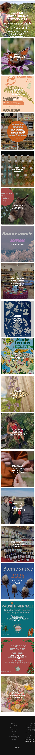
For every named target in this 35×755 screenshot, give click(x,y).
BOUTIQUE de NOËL (17, 656)
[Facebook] (16, 748)
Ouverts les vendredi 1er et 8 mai (17, 131)
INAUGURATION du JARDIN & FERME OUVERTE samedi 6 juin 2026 (17, 94)
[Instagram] (19, 748)
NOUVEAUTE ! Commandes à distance (17, 544)
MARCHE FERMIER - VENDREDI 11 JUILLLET (17, 356)
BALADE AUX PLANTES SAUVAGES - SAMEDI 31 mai (18, 469)
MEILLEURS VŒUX (17, 581)
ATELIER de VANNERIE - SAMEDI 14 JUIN (17, 431)
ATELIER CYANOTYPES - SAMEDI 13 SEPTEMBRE (17, 319)
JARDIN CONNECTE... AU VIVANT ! (17, 56)
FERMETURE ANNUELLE (17, 206)
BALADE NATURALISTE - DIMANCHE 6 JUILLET (17, 394)
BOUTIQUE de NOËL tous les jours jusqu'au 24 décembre (17, 281)
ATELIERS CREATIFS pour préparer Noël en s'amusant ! (17, 694)
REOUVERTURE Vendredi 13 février (17, 169)
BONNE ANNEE (17, 244)
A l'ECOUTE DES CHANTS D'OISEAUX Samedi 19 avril (17, 506)
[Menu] (31, 4)
